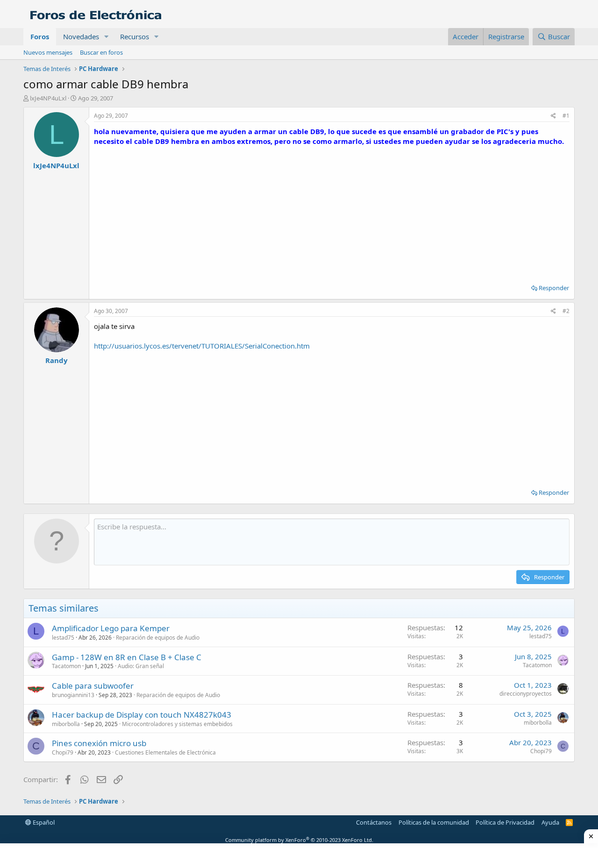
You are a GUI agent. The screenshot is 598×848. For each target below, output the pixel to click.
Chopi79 (62, 752)
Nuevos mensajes (47, 52)
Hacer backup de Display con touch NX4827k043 (141, 714)
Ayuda (550, 822)
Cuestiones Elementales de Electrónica (165, 752)
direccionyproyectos (525, 694)
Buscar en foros (101, 52)
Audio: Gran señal (141, 666)
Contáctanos (374, 822)
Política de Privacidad (505, 822)
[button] (106, 36)
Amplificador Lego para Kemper (111, 628)
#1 (566, 116)
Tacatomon (66, 666)
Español (43, 822)
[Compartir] (553, 116)
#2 (566, 311)
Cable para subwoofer (93, 685)
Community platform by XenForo (299, 839)
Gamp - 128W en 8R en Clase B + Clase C (126, 657)
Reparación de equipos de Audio (157, 637)
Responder (554, 288)
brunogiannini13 (73, 695)
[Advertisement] (332, 211)
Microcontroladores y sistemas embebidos (177, 724)
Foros (39, 36)
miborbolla (66, 724)
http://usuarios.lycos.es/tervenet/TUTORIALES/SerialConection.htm (202, 345)
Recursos (134, 36)
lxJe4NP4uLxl (48, 98)
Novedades (81, 36)
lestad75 (63, 637)
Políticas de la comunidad (434, 822)
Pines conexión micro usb (99, 743)
